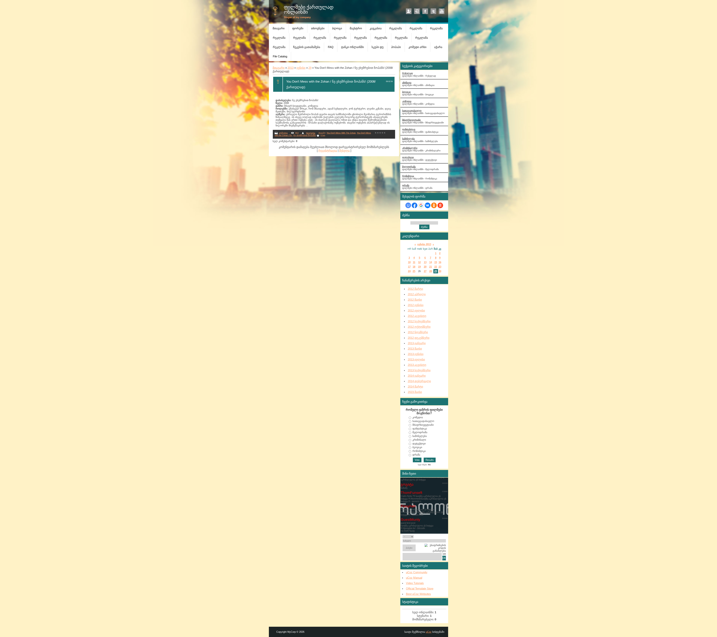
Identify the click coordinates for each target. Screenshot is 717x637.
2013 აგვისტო (417, 364)
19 (419, 266)
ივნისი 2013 (424, 244)
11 (414, 262)
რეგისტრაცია (327, 150)
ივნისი (301, 67)
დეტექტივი (408, 157)
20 (425, 266)
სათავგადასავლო (411, 110)
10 (409, 262)
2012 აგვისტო (417, 315)
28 (430, 271)
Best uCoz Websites (418, 594)
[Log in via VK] (427, 205)
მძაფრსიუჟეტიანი (423, 424)
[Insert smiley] (444, 536)
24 (409, 271)
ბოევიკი (406, 92)
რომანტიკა (408, 176)
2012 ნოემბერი (418, 332)
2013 (291, 67)
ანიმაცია (406, 82)
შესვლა (344, 150)
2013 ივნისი (415, 354)
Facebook (425, 11)
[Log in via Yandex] (440, 205)
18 (414, 266)
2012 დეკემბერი (418, 337)
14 (430, 262)
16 (440, 262)
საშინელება (408, 138)
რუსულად (407, 73)
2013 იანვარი (417, 343)
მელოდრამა (409, 166)
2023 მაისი (415, 392)
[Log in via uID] (408, 205)
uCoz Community (416, 572)
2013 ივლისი (416, 359)
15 (435, 262)
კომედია (283, 133)
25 (414, 271)
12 (419, 262)
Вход (417, 11)
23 (440, 266)
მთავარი (279, 67)
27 (425, 271)
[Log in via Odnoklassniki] (434, 205)
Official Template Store (419, 588)
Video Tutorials (415, 583)
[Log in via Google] (421, 205)
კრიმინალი (419, 439)
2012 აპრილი (417, 294)
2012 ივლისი (416, 310)
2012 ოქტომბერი (419, 326)
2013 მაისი (415, 348)
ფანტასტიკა (419, 428)
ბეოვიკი (417, 447)
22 (435, 266)
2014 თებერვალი (419, 381)
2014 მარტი (415, 386)
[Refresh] (441, 536)
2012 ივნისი (415, 305)
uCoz (429, 631)
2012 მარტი (415, 288)
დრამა (405, 185)
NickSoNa (310, 133)
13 (425, 262)
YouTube (441, 11)
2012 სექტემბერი (419, 321)
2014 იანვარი (417, 375)
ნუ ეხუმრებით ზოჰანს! (305, 135)
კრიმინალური (409, 148)
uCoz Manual (414, 577)
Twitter (433, 11)
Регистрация (409, 11)
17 (409, 266)
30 (440, 271)
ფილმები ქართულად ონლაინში (308, 9)
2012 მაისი (415, 299)
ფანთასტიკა (408, 129)
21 (430, 266)
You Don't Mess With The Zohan (341, 133)
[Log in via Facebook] (414, 205)
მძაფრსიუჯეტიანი (411, 120)
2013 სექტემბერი (419, 370)
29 (309, 67)
